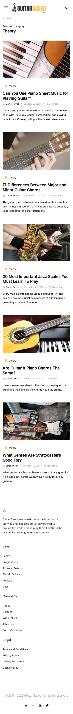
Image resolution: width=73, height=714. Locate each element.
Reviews (7, 580)
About (6, 605)
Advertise (8, 624)
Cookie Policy (10, 667)
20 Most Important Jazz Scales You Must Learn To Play (36, 279)
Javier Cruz (12, 378)
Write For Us (10, 617)
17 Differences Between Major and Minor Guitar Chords (34, 187)
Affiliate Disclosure (13, 661)
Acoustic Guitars (12, 568)
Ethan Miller (12, 465)
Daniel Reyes (12, 103)
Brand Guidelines (12, 630)
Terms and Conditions (15, 649)
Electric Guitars (11, 574)
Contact (7, 611)
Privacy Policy (11, 655)
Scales (6, 555)
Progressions (10, 561)
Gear (5, 586)
